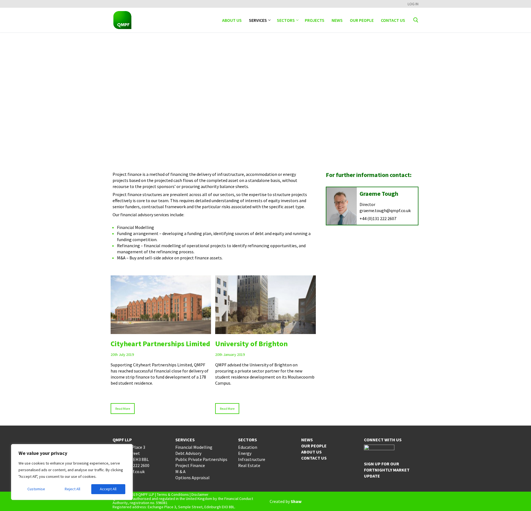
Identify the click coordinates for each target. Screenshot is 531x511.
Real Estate (249, 465)
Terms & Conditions (173, 494)
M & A (180, 471)
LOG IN (413, 3)
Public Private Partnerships (201, 459)
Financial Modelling (193, 447)
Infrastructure (251, 459)
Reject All (72, 488)
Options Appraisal (192, 477)
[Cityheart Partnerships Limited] (161, 304)
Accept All (108, 488)
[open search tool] (415, 20)
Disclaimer (200, 494)
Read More (122, 408)
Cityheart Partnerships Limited (160, 343)
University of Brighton (251, 343)
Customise (36, 488)
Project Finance (190, 465)
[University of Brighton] (265, 304)
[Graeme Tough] (341, 206)
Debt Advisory (188, 453)
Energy (244, 453)
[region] (72, 472)
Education (247, 447)
